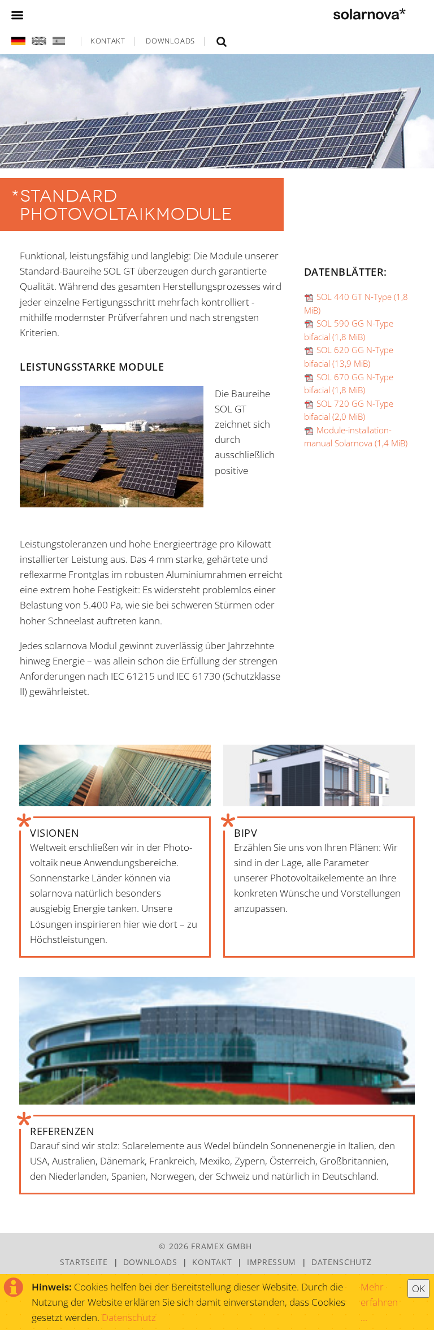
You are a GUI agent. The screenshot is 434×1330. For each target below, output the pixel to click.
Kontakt (107, 41)
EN (38, 41)
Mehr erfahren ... (379, 1302)
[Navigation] (17, 13)
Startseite (84, 1262)
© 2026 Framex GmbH (205, 1246)
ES (58, 41)
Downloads (170, 41)
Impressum (271, 1262)
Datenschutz (129, 1317)
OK (418, 1288)
